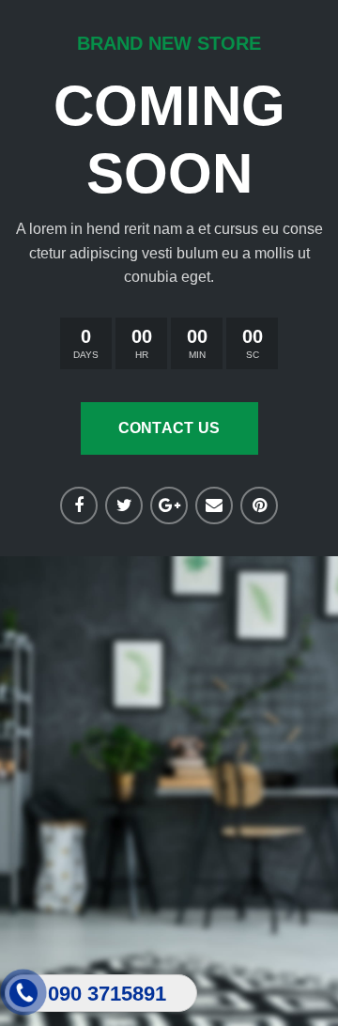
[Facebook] (79, 505)
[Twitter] (124, 505)
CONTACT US (169, 428)
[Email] (214, 505)
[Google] (169, 505)
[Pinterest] (259, 505)
